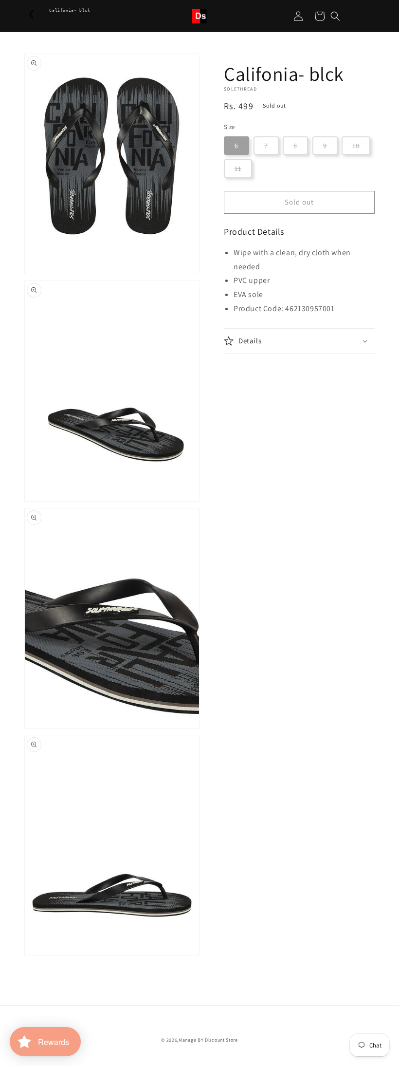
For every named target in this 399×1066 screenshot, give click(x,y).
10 (356, 145)
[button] (335, 16)
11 (238, 168)
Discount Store (221, 1040)
